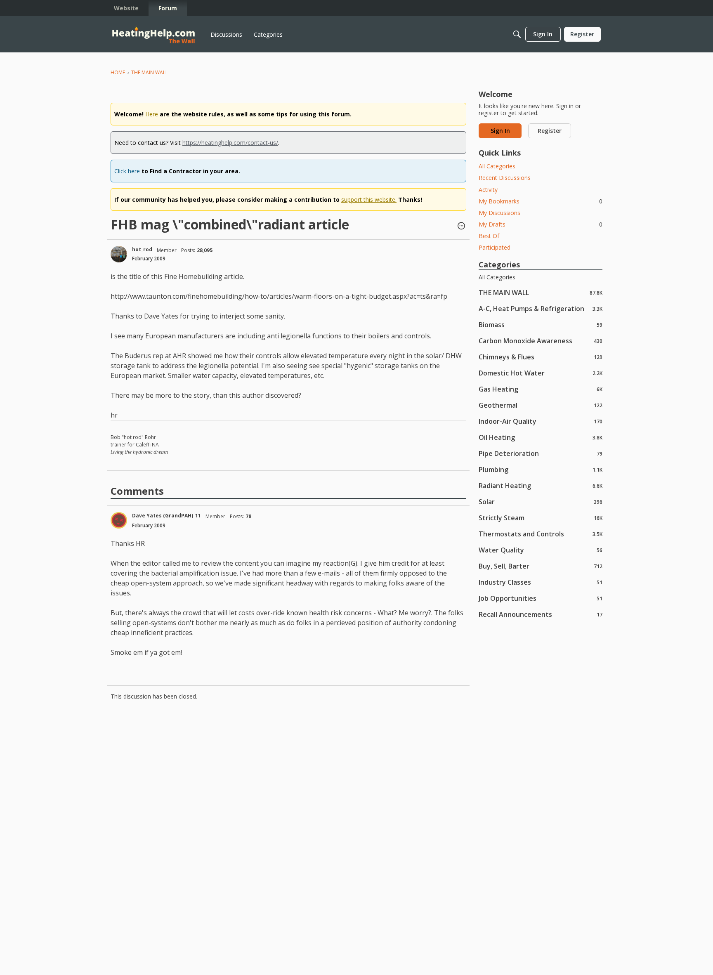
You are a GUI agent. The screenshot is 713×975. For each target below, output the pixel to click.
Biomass (540, 324)
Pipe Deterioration (540, 453)
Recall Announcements (540, 614)
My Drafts (540, 224)
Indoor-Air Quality (540, 421)
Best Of (489, 236)
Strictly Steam (540, 517)
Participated (494, 247)
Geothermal (540, 405)
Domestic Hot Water (540, 372)
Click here (127, 171)
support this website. (369, 199)
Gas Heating (540, 389)
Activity (488, 190)
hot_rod (142, 249)
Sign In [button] (500, 131)
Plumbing (540, 469)
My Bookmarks (540, 201)
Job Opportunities (540, 598)
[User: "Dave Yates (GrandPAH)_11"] (119, 520)
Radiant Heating (540, 485)
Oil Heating (540, 437)
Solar (540, 501)
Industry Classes (540, 582)
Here (151, 114)
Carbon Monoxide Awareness (540, 340)
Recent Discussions (505, 178)
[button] (461, 226)
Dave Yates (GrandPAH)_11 (166, 515)
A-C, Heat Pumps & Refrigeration (540, 308)
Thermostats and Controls (540, 533)
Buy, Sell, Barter (540, 566)
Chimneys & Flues (540, 356)
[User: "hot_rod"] (119, 254)
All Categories (497, 166)
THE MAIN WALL (540, 292)
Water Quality (540, 549)
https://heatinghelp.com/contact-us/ (230, 142)
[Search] (517, 34)
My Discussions (499, 213)
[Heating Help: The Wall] (153, 34)
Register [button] (550, 131)
